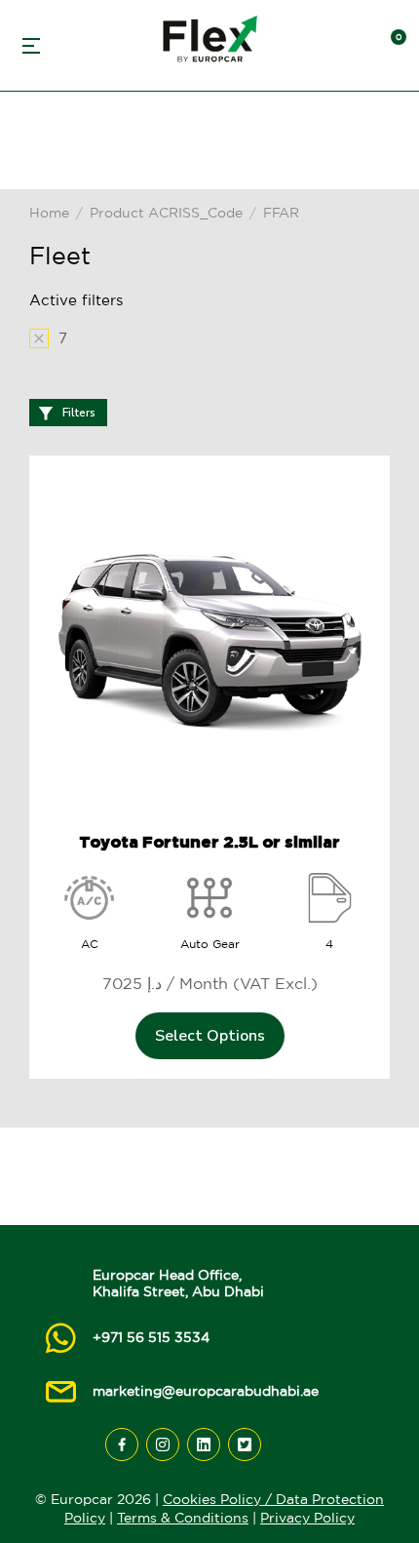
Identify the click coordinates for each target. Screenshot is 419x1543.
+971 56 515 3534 (151, 1337)
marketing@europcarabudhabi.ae (206, 1391)
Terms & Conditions (182, 1517)
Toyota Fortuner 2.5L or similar (209, 842)
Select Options (210, 1036)
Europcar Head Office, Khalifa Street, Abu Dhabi (178, 1283)
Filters (78, 412)
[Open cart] (390, 46)
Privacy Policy (307, 1517)
